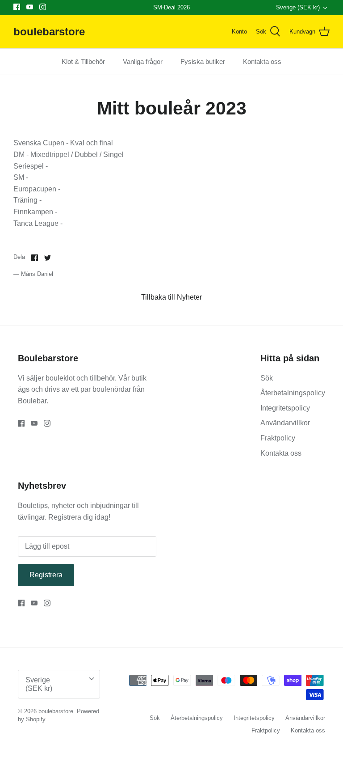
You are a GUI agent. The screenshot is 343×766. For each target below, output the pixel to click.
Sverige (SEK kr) (298, 7)
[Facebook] (16, 7)
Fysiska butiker (202, 61)
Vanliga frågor (143, 61)
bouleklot (61, 378)
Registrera (46, 575)
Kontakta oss (262, 61)
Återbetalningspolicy (292, 393)
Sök (266, 378)
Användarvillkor (285, 423)
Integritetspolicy (285, 408)
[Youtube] (29, 7)
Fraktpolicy (277, 438)
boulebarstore (55, 711)
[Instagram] (42, 7)
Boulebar (32, 401)
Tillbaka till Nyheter (171, 297)
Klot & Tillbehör (83, 61)
